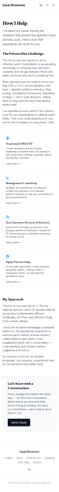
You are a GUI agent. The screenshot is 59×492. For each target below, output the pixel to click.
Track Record (33, 458)
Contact (37, 462)
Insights (9, 458)
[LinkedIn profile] (41, 5)
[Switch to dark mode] (47, 5)
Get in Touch (18, 422)
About (19, 458)
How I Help (23, 462)
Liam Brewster (14, 5)
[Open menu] (53, 5)
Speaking (49, 458)
